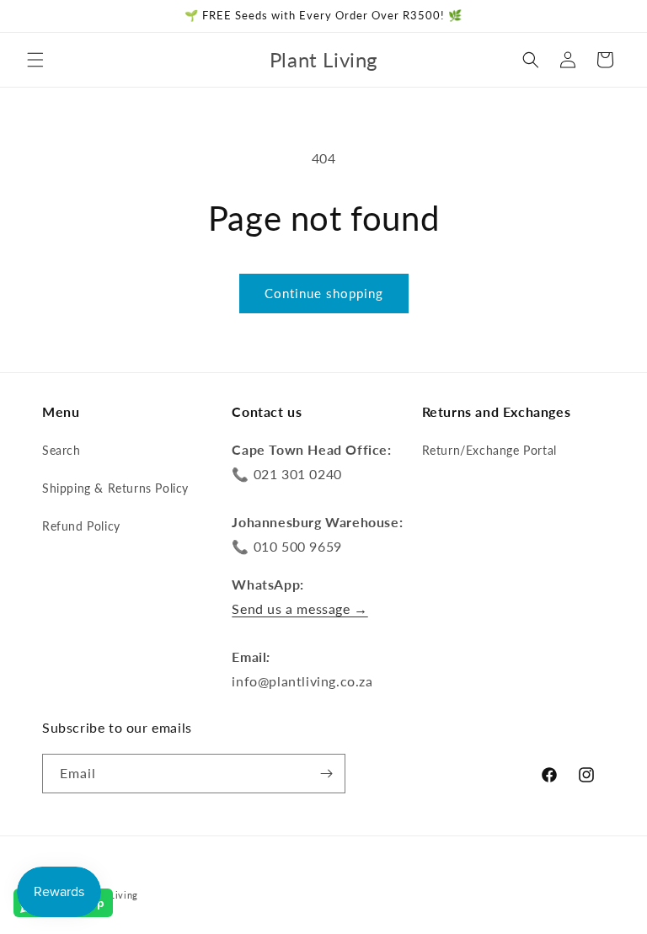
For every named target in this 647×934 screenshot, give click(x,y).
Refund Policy (81, 526)
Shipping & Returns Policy (115, 488)
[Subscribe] (326, 773)
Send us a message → (299, 608)
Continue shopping (324, 293)
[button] (35, 59)
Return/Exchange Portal (489, 450)
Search (61, 450)
